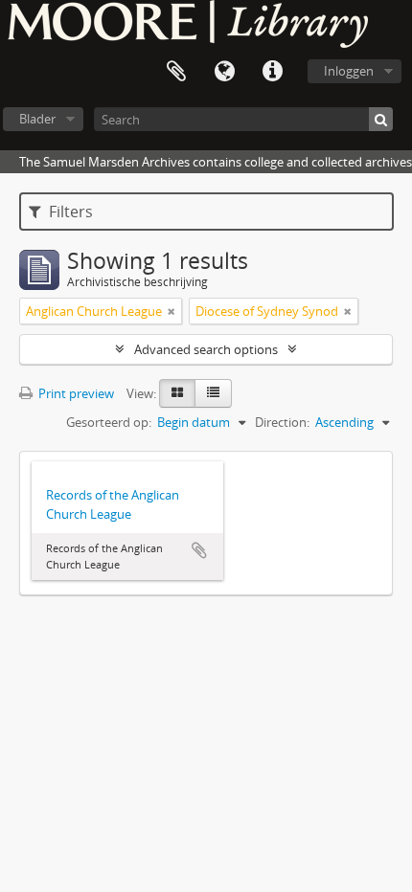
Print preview (74, 393)
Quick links (272, 72)
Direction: (282, 422)
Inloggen (349, 70)
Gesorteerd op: (108, 422)
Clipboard (176, 72)
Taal (224, 72)
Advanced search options (206, 349)
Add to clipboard (199, 550)
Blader (37, 118)
